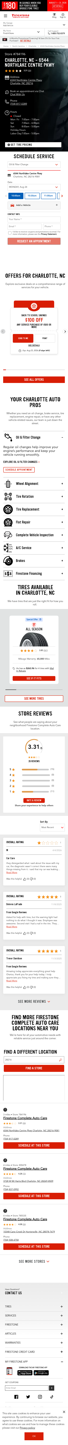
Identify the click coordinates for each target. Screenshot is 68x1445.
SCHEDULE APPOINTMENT (19, 469)
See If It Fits (34, 678)
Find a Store (60, 1059)
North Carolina (18, 46)
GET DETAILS (25, 41)
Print (44, 338)
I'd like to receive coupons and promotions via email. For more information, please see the (36, 233)
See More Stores (32, 1261)
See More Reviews (32, 1001)
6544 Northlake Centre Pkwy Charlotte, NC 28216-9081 (31, 1131)
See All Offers (34, 379)
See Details (34, 346)
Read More (11, 873)
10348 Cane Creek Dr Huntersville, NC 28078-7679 (29, 1232)
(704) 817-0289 (18, 104)
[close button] (64, 1411)
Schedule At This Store (34, 1145)
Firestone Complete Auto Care (25, 1118)
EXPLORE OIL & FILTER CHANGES (20, 462)
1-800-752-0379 (58, 34)
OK (34, 1436)
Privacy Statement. (49, 234)
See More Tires (34, 698)
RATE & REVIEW (34, 800)
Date (10, 182)
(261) (45, 650)
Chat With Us (17, 94)
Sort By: (44, 822)
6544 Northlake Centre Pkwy (52, 46)
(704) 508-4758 (11, 1240)
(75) (24, 1174)
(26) (29, 71)
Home (6, 46)
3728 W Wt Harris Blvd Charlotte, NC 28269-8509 (28, 1181)
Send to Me (23, 338)
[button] (24, 879)
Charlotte (32, 46)
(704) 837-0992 (11, 1189)
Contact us (13, 1293)
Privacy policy (27, 1428)
